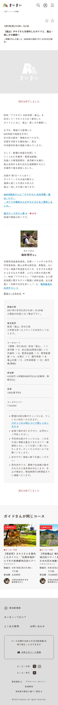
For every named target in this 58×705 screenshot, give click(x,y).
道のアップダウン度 (14, 213)
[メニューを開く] (52, 5)
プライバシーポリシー (36, 682)
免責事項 (29, 687)
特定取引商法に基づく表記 (28, 691)
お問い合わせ (37, 626)
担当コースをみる (12, 294)
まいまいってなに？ (15, 617)
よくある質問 (11, 626)
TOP (6, 12)
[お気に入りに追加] (47, 20)
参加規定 (16, 682)
